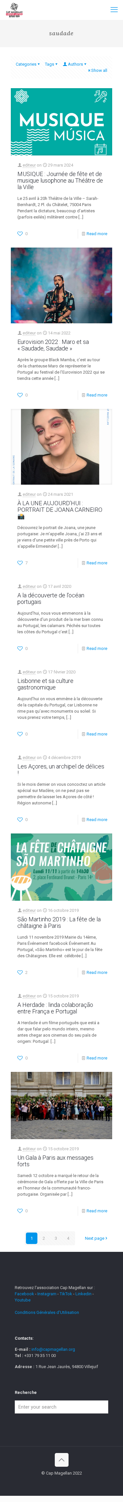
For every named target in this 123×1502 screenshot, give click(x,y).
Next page (94, 1238)
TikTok (66, 1293)
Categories (26, 64)
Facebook (25, 1293)
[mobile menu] (114, 9)
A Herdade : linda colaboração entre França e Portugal (55, 1008)
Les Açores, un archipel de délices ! (60, 769)
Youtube (23, 1300)
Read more (97, 233)
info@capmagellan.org (53, 1349)
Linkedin (83, 1293)
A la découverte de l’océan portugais (50, 598)
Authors (75, 64)
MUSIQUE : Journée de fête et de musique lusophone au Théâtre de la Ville (60, 180)
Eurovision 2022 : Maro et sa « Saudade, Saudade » (53, 345)
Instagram (46, 1293)
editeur (29, 165)
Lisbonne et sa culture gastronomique (45, 684)
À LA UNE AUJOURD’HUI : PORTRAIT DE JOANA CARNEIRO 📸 (59, 510)
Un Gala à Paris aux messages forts (55, 1161)
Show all (99, 70)
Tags (49, 64)
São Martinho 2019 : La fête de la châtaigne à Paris (59, 922)
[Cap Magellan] (14, 10)
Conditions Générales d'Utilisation (47, 1312)
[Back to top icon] (62, 1460)
